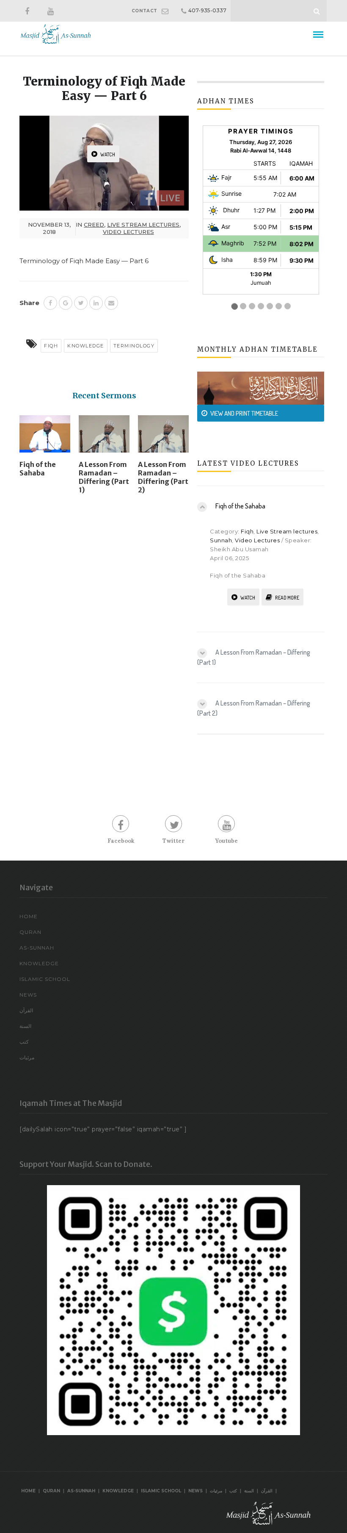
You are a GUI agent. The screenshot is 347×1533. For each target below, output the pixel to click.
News (28, 994)
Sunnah (221, 540)
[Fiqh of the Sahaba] (44, 437)
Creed (94, 224)
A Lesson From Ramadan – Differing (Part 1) (104, 477)
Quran (30, 932)
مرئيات (26, 1057)
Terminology (134, 346)
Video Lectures (128, 231)
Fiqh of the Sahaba (37, 468)
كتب (24, 1042)
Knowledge (85, 346)
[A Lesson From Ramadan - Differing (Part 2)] (163, 437)
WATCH (107, 154)
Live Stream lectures (143, 224)
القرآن (26, 1010)
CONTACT (144, 11)
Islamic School (44, 979)
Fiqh (51, 346)
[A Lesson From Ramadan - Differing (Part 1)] (104, 437)
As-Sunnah (36, 947)
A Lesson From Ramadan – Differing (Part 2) (163, 477)
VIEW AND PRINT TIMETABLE (244, 413)
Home (28, 916)
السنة (25, 1026)
